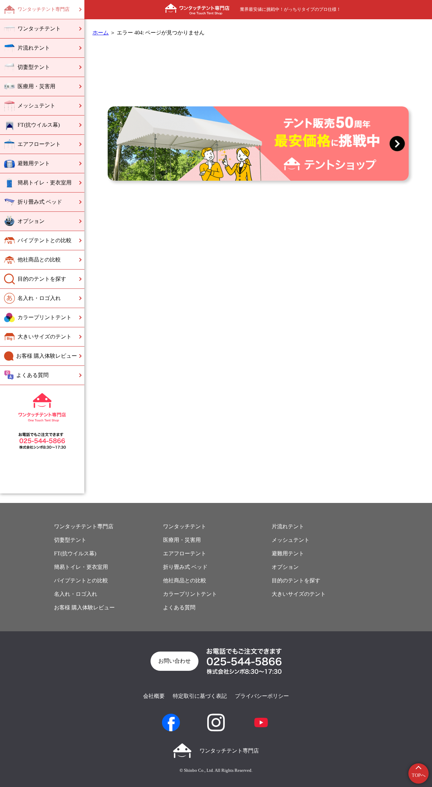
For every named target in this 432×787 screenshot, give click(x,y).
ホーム (100, 32)
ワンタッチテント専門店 (229, 751)
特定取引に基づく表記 (200, 696)
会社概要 (154, 696)
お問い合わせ (174, 661)
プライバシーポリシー (262, 696)
